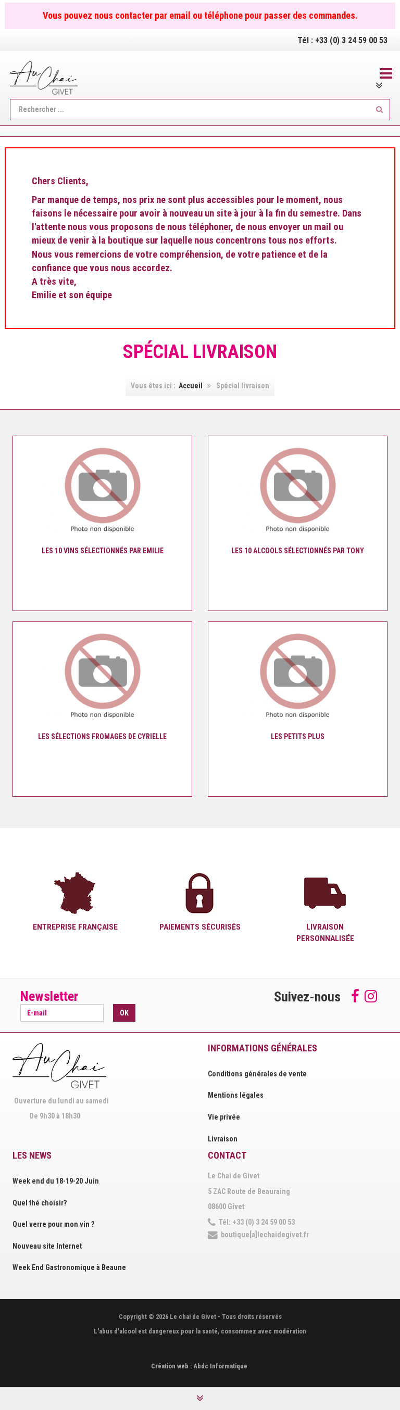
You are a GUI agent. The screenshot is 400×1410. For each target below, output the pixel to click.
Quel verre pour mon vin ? (53, 1224)
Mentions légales (236, 1095)
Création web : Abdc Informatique (199, 1366)
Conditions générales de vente (257, 1074)
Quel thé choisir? (39, 1203)
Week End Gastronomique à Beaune (69, 1267)
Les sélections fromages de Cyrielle (102, 736)
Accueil (191, 386)
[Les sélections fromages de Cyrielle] (103, 675)
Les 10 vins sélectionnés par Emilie (103, 551)
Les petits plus (297, 736)
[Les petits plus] (298, 675)
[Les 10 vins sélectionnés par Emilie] (103, 490)
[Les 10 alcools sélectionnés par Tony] (298, 490)
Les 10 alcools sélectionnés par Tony (297, 551)
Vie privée (224, 1117)
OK (124, 1013)
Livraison (223, 1139)
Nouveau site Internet (47, 1246)
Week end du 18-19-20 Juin (55, 1181)
